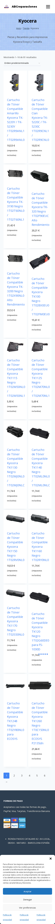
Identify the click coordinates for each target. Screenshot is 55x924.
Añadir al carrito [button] (15, 160)
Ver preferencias (27, 907)
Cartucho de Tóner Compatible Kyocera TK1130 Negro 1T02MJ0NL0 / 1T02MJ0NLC (15, 467)
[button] (50, 858)
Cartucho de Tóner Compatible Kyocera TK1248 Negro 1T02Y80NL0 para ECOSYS (15, 721)
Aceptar (28, 891)
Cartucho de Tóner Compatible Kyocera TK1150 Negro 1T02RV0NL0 (15, 546)
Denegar (27, 899)
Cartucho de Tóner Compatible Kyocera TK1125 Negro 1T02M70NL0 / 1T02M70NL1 (41, 378)
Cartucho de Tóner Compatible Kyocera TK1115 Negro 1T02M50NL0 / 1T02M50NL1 (16, 378)
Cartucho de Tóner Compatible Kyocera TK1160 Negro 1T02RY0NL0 (40, 546)
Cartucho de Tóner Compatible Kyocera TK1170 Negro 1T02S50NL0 (15, 621)
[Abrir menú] (47, 7)
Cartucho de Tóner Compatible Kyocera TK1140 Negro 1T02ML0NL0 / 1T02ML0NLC (41, 467)
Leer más (15, 745)
